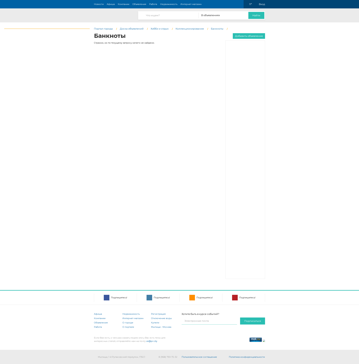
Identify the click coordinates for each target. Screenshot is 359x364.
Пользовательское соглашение (199, 357)
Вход (262, 4)
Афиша (111, 4)
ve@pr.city (151, 341)
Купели (155, 322)
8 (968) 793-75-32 (168, 357)
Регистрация (158, 314)
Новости (99, 4)
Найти (256, 15)
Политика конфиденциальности (247, 357)
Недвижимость (168, 4)
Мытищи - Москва (161, 327)
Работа (153, 4)
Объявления (139, 4)
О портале (128, 327)
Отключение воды (161, 318)
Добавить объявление (249, 36)
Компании (123, 4)
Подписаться (252, 321)
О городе (127, 322)
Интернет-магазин (191, 4)
